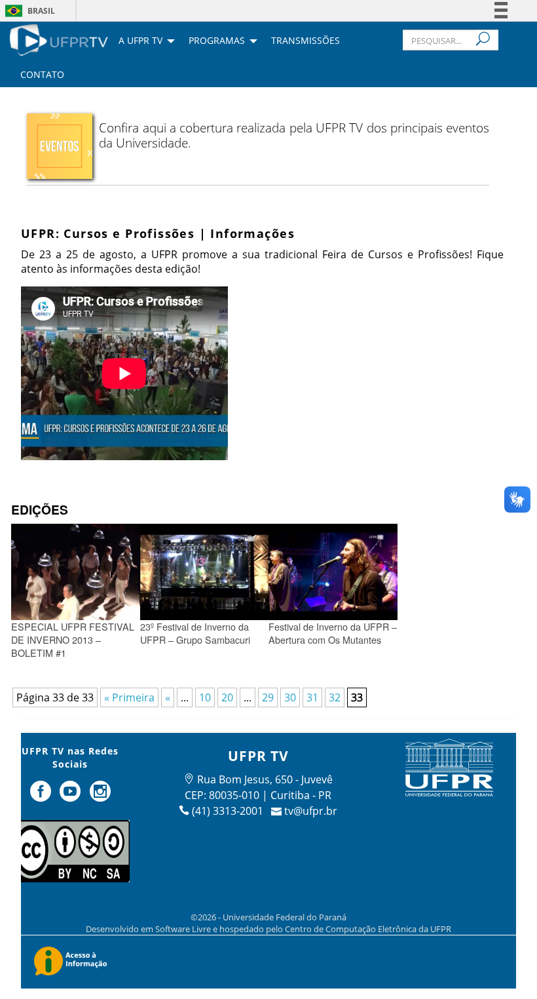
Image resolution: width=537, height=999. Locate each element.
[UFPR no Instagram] (100, 796)
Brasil (41, 10)
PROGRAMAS (217, 41)
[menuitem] (59, 39)
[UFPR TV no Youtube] (71, 796)
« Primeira (129, 697)
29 (268, 697)
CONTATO (42, 75)
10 (205, 697)
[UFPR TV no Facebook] (42, 796)
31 (312, 697)
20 (227, 697)
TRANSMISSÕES (305, 41)
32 (335, 697)
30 (290, 697)
